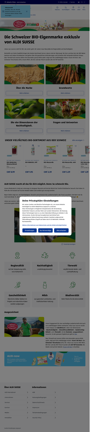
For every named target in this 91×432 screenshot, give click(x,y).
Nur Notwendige (45, 230)
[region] (45, 216)
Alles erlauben (61, 230)
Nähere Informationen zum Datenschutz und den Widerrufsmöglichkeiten (44, 225)
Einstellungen (29, 230)
